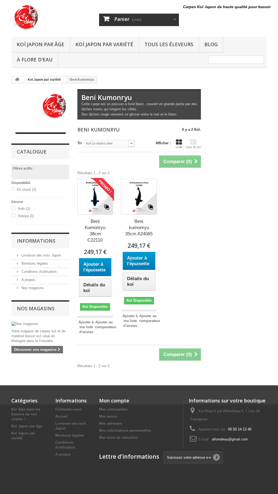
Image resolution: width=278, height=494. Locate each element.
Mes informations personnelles (125, 431)
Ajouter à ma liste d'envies (86, 327)
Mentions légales (34, 263)
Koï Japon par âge (40, 44)
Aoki (24, 209)
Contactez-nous (68, 409)
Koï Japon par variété (104, 44)
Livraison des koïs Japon (40, 255)
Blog (211, 44)
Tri (79, 143)
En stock (26, 189)
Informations (36, 240)
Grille (179, 147)
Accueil (61, 416)
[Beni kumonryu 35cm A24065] (139, 197)
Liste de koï (193, 147)
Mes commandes (113, 409)
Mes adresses (110, 423)
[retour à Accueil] (17, 79)
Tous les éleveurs (168, 44)
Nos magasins (32, 288)
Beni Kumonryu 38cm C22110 (95, 231)
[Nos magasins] (40, 323)
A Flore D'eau (35, 59)
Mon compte (114, 400)
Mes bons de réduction (118, 438)
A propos (27, 280)
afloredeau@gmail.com (230, 439)
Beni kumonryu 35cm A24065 (139, 227)
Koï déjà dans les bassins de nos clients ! (25, 414)
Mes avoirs (108, 416)
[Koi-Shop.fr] (51, 17)
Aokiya (26, 216)
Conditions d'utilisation (38, 272)
